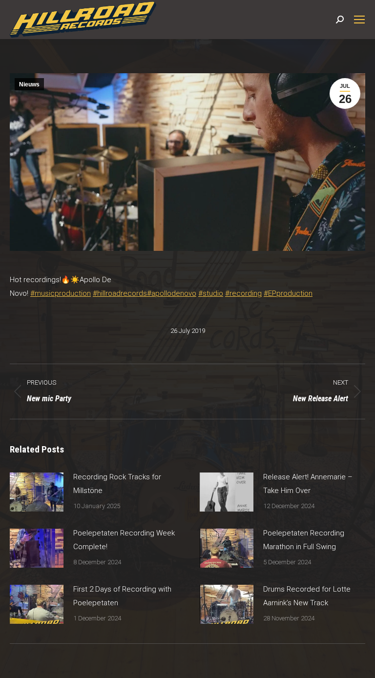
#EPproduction (288, 293)
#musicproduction (60, 293)
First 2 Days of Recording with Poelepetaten (122, 596)
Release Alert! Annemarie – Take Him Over (308, 484)
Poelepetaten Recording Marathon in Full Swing (303, 540)
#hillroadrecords (120, 293)
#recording (243, 293)
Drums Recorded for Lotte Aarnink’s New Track (307, 596)
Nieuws (29, 84)
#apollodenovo (171, 293)
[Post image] (36, 492)
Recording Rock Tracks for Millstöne (117, 484)
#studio (210, 293)
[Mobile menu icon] (359, 19)
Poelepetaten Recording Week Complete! (124, 540)
